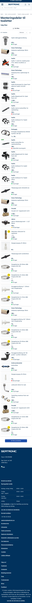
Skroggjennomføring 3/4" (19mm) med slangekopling (20, 320)
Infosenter (4, 527)
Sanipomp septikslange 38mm (19, 50)
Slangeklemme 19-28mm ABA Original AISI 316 (19, 428)
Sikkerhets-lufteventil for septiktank (18, 232)
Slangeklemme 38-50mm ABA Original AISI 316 (19, 265)
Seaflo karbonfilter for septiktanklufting (17, 143)
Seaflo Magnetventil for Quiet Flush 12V (19, 97)
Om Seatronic (5, 541)
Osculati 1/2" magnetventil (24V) (20, 408)
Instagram (4, 569)
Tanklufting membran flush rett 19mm (20, 396)
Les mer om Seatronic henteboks (10, 509)
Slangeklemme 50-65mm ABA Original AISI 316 (19, 342)
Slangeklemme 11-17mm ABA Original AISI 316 (19, 298)
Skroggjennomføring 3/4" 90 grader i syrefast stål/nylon (19, 353)
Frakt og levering (6, 530)
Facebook (4, 566)
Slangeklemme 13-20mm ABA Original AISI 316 (19, 330)
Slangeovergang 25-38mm (18, 243)
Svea (2, 576)
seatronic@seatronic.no (8, 520)
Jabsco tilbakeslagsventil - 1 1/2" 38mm (20, 222)
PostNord (4, 587)
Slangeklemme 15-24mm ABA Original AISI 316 (19, 276)
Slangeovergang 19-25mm (18, 374)
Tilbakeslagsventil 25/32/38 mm (20, 188)
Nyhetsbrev (4, 548)
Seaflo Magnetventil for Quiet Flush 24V (19, 155)
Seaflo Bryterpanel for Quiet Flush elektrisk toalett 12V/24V (20, 85)
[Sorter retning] (29, 32)
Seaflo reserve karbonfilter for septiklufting (19, 109)
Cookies (3, 552)
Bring (2, 583)
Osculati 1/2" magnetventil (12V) (20, 211)
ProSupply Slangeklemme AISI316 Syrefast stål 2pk (20, 132)
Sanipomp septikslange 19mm (19, 310)
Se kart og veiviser (6, 480)
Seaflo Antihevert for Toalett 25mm (19, 120)
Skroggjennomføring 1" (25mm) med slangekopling (20, 287)
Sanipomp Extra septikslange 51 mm (20, 73)
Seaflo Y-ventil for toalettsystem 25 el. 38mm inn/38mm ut (20, 61)
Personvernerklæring (7, 545)
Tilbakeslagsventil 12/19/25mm (20, 253)
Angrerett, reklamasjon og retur (10, 537)
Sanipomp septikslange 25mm (19, 200)
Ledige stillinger (5, 555)
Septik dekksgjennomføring (19, 38)
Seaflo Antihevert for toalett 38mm (19, 167)
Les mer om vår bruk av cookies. (16, 600)
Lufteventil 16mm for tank (18, 385)
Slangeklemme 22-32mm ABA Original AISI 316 (19, 417)
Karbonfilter (14, 365)
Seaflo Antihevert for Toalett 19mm (19, 178)
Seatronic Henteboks (7, 534)
